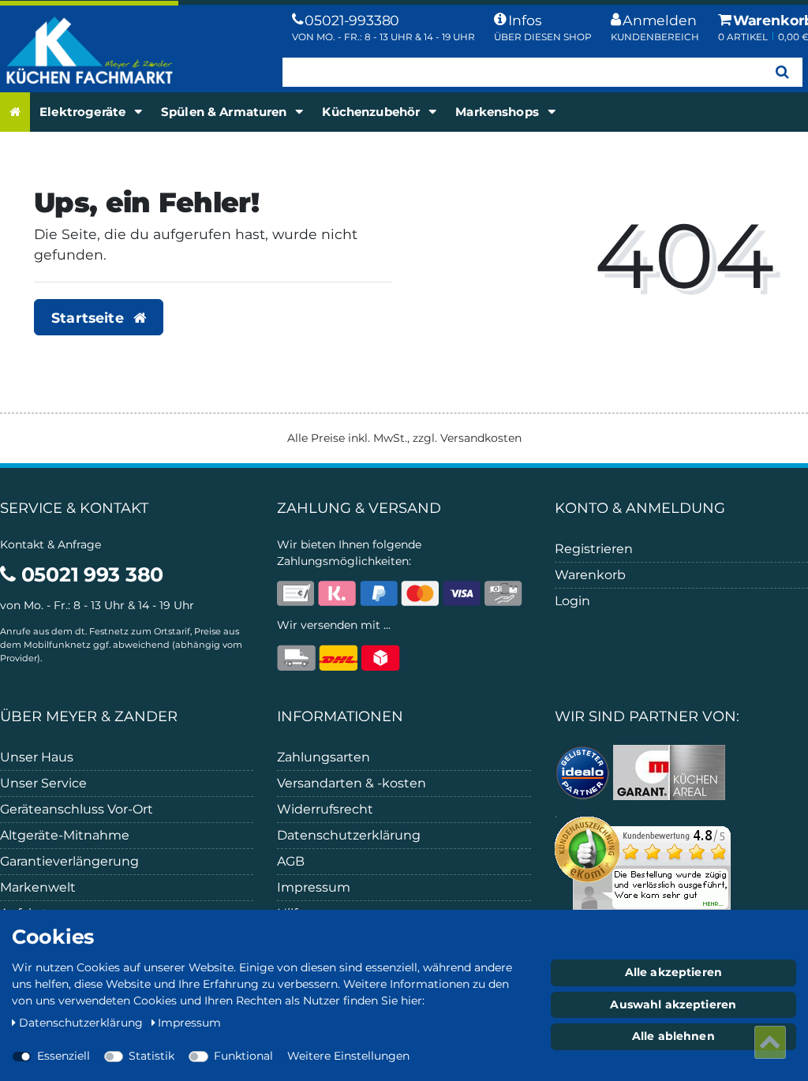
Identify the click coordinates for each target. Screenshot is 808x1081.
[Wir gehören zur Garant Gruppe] (669, 772)
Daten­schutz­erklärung (82, 1023)
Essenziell (63, 1056)
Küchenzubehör (372, 111)
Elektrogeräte (84, 111)
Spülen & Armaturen (225, 111)
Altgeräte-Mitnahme (64, 835)
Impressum (313, 887)
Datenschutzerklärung (349, 835)
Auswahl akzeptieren (673, 1004)
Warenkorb (590, 574)
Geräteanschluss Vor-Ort (76, 809)
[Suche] (782, 72)
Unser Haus (36, 757)
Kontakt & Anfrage (50, 544)
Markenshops (498, 111)
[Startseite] (15, 112)
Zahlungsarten (323, 757)
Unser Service (43, 783)
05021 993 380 (89, 574)
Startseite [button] (89, 317)
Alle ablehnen (673, 1036)
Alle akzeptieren (673, 972)
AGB (291, 861)
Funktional (243, 1056)
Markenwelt (38, 887)
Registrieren (594, 548)
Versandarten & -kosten (351, 783)
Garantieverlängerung (69, 861)
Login (572, 600)
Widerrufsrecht (325, 809)
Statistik (151, 1056)
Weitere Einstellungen (348, 1056)
